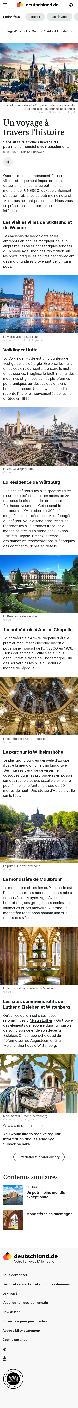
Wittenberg (46, 1045)
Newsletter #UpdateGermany (39, 1157)
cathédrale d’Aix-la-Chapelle (32, 638)
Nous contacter (14, 1275)
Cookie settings (14, 1340)
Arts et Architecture (60, 31)
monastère (12, 913)
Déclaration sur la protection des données (36, 1284)
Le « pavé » (11, 1293)
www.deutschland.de (25, 1126)
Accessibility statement (21, 1330)
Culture (37, 31)
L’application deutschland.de (25, 1303)
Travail (35, 16)
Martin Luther (41, 1020)
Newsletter (11, 1312)
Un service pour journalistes (24, 1321)
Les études (59, 16)
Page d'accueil (16, 31)
